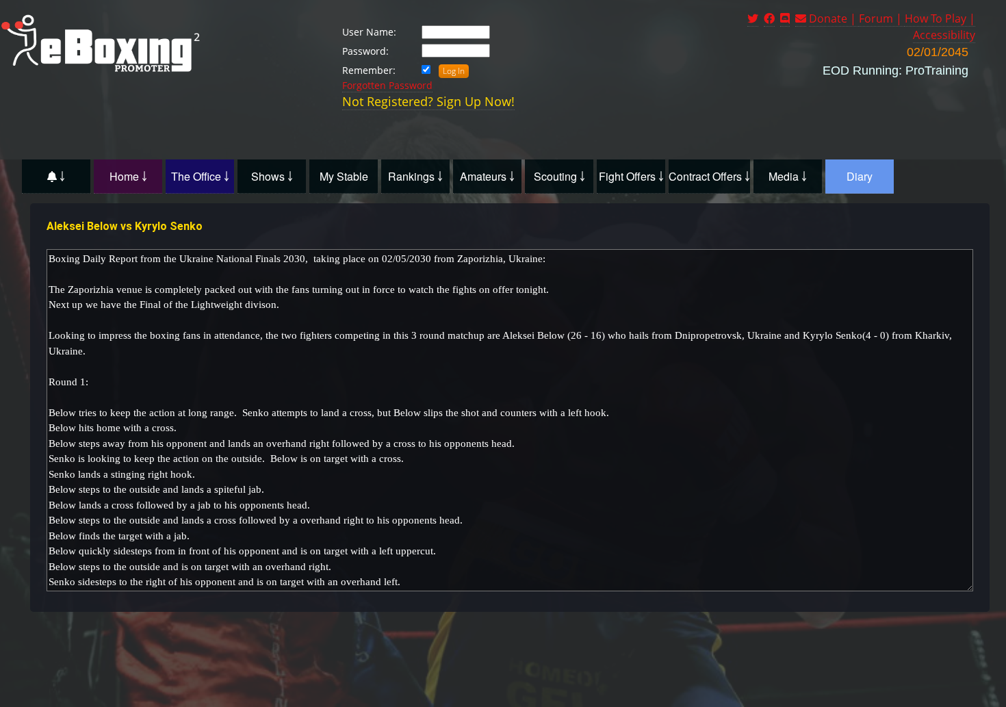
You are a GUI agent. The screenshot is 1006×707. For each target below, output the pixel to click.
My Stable (344, 176)
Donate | (834, 18)
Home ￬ (128, 176)
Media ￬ (788, 176)
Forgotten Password (387, 85)
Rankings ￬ (415, 176)
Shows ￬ (272, 176)
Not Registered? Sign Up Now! (428, 101)
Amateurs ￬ (487, 176)
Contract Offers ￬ (709, 176)
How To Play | (940, 18)
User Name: (369, 31)
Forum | (882, 18)
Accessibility (944, 34)
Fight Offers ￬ (631, 176)
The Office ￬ (200, 176)
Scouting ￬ (559, 176)
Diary (860, 176)
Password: (365, 50)
